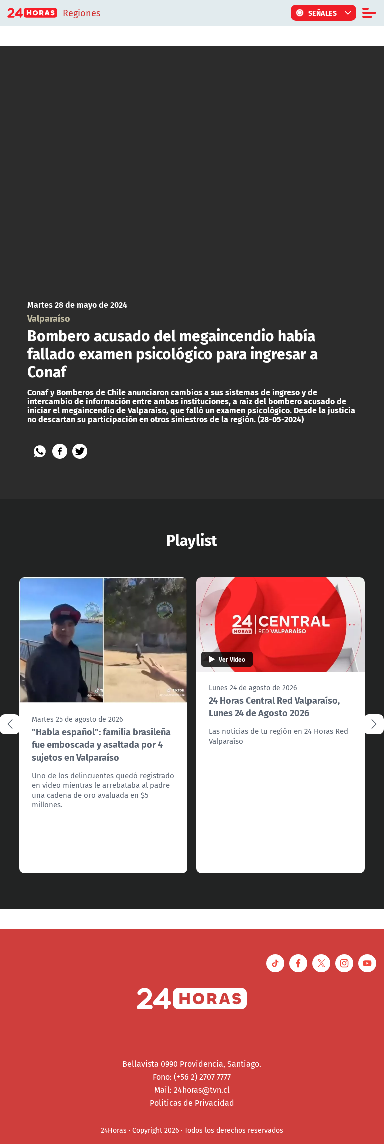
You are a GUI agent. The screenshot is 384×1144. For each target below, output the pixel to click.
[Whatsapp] (40, 451)
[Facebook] (60, 451)
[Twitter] (80, 451)
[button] (374, 724)
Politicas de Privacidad (192, 1103)
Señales (323, 13)
